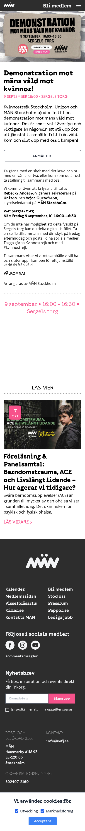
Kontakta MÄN (20, 617)
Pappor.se (58, 610)
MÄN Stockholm (42, 283)
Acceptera (42, 821)
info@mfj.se (57, 741)
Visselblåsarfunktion (21, 603)
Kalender (15, 589)
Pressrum (58, 603)
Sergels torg (54, 96)
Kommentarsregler (21, 656)
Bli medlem (57, 6)
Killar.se (14, 610)
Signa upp (62, 698)
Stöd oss (57, 596)
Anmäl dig (42, 156)
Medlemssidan (20, 596)
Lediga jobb (60, 617)
